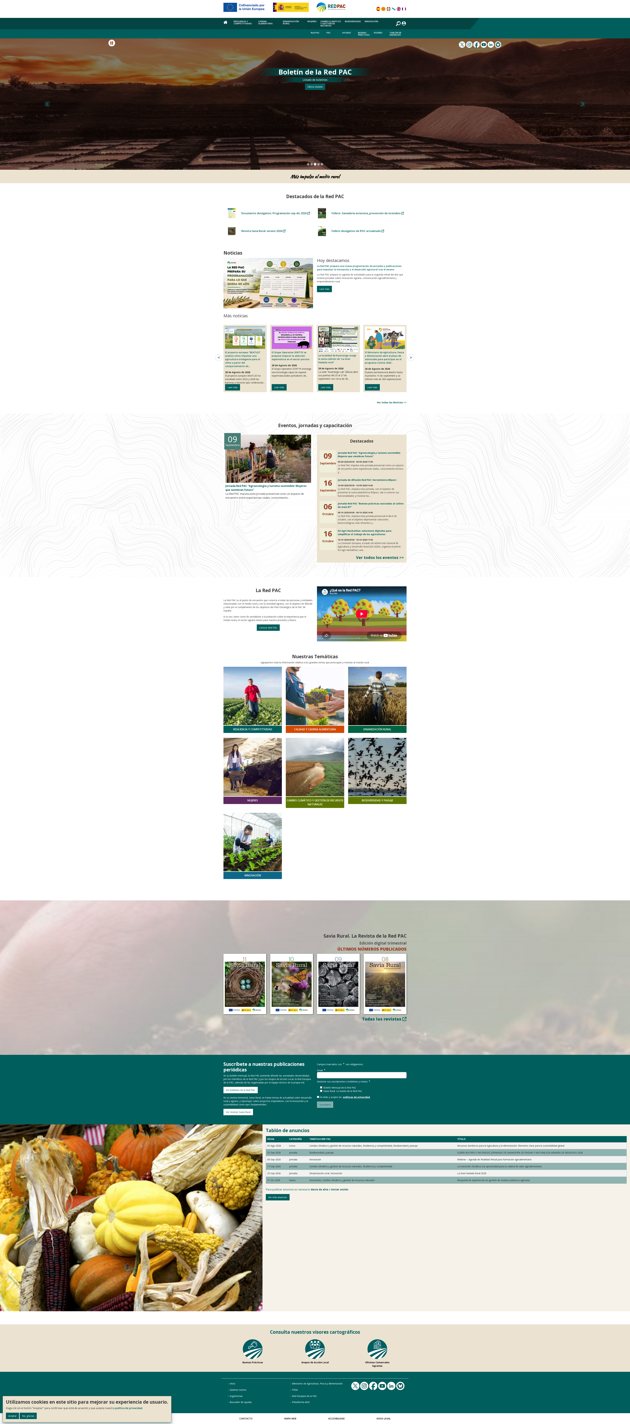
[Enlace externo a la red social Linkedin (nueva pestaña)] (491, 44)
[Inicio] (332, 8)
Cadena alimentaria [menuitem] (265, 22)
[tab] (308, 164)
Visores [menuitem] (378, 32)
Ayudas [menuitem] (346, 32)
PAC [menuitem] (328, 32)
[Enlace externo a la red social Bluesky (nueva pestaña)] (498, 44)
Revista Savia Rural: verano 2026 (262, 231)
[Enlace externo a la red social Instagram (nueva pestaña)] (469, 44)
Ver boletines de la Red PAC (240, 1090)
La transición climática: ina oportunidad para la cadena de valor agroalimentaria (499, 1166)
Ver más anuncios (277, 1197)
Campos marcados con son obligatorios (340, 1064)
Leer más (324, 289)
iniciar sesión (339, 1189)
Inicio (232, 1383)
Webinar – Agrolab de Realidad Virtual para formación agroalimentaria (494, 1159)
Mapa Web (290, 1418)
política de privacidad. (129, 1408)
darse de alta (319, 1189)
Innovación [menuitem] (371, 21)
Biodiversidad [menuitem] (353, 21)
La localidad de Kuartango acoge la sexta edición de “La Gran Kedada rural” (337, 359)
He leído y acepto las (331, 1097)
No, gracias (28, 1415)
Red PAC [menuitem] (315, 32)
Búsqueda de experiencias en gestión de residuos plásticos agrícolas (493, 1180)
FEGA (295, 1389)
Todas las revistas (382, 1019)
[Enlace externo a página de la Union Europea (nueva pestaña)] (246, 8)
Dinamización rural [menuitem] (291, 22)
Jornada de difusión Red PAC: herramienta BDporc (367, 479)
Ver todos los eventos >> (380, 557)
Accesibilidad (336, 1418)
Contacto (245, 1418)
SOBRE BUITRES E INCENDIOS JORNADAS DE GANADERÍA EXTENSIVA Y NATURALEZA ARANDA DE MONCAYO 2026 (520, 1152)
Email (320, 1070)
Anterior (218, 357)
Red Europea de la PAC (304, 1396)
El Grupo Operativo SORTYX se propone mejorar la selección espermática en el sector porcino (290, 356)
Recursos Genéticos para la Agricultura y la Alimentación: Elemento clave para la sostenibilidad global (510, 1145)
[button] (47, 104)
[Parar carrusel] (111, 43)
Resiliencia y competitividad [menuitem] (243, 22)
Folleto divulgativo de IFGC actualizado (356, 231)
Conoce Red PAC (268, 627)
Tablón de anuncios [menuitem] (395, 33)
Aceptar (12, 1415)
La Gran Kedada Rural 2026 (471, 1173)
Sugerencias (236, 1396)
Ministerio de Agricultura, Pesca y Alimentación (317, 1383)
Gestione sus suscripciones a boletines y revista (342, 1081)
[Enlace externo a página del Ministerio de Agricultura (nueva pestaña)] (292, 8)
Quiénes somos (238, 1389)
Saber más (315, 86)
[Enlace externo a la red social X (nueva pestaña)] (462, 44)
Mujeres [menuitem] (312, 21)
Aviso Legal (384, 1418)
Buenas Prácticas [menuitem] (364, 33)
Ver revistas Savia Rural (238, 1112)
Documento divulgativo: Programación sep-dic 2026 (274, 213)
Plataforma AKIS (301, 1402)
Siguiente (410, 357)
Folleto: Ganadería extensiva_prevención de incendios (366, 213)
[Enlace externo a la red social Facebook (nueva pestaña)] (477, 44)
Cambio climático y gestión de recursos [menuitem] (330, 23)
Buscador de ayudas (241, 1402)
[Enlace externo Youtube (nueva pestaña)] (484, 44)
